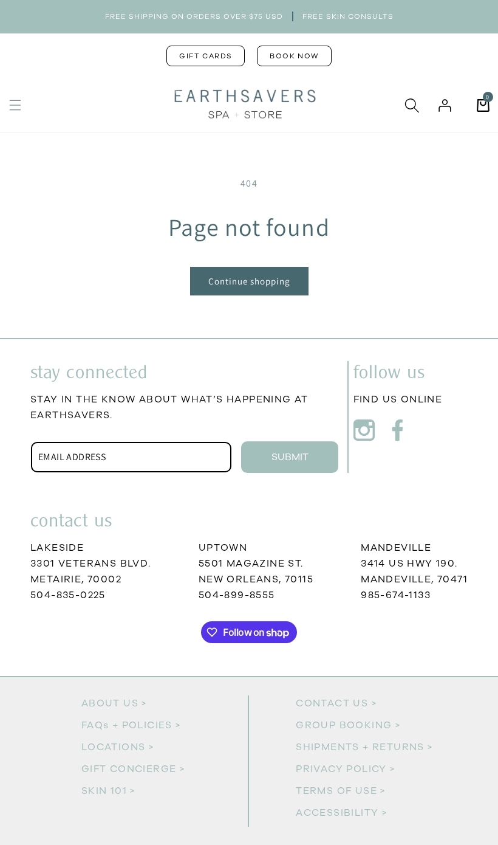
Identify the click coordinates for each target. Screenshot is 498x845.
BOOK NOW (294, 56)
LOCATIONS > (117, 747)
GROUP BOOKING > (348, 725)
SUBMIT (290, 457)
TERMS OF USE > (341, 791)
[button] (15, 105)
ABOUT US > (114, 703)
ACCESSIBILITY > (341, 812)
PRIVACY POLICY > (345, 769)
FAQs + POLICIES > (131, 725)
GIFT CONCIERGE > (133, 769)
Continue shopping (249, 281)
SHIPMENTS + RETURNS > (364, 747)
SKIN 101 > (108, 791)
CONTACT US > (336, 703)
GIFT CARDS (205, 56)
